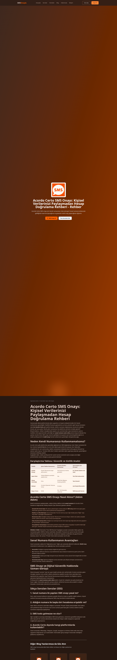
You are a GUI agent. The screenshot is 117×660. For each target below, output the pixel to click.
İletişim (71, 3)
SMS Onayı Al (52, 218)
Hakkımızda (64, 3)
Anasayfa (38, 3)
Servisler (45, 3)
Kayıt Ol (95, 3)
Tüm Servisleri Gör (65, 218)
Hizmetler (51, 3)
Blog (58, 3)
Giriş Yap (86, 3)
